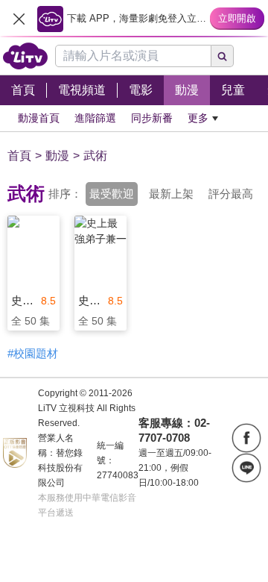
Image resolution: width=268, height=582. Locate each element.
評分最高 (230, 193)
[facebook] (246, 438)
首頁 (19, 155)
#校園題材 (32, 353)
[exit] (18, 18)
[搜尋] (222, 56)
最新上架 (171, 193)
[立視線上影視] (25, 56)
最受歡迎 (111, 193)
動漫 (57, 155)
